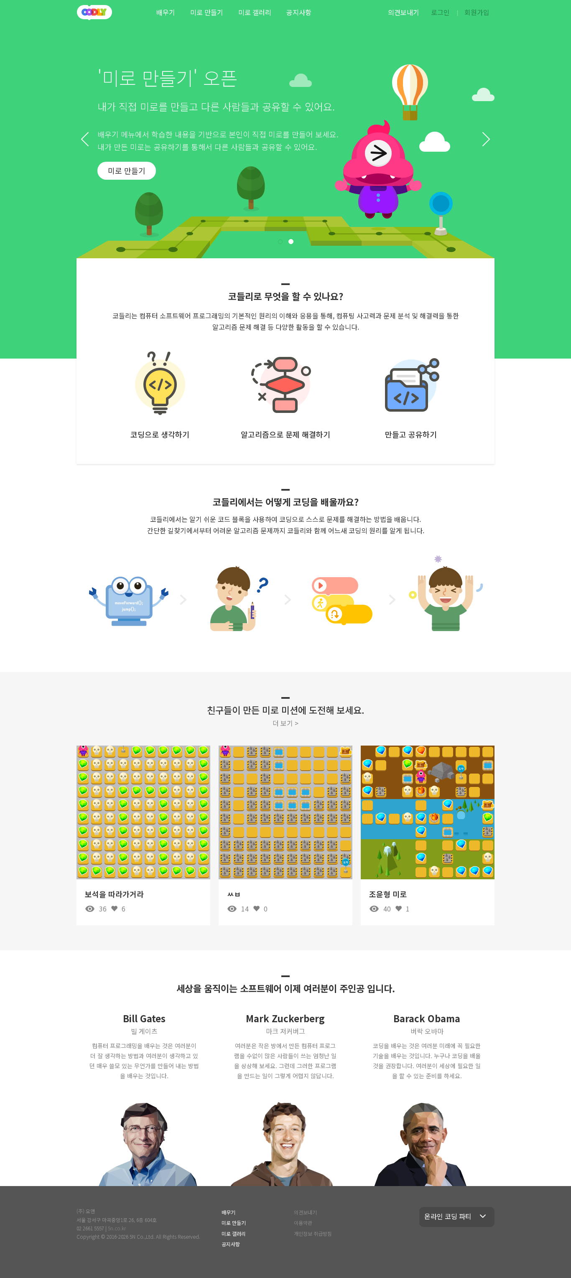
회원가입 (476, 12)
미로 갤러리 (254, 12)
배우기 (165, 12)
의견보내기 (403, 12)
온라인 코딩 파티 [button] (448, 1216)
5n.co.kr (117, 1228)
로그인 (440, 12)
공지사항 (298, 12)
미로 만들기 (206, 12)
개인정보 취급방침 (313, 1233)
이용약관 (303, 1222)
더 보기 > (285, 723)
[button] (84, 139)
